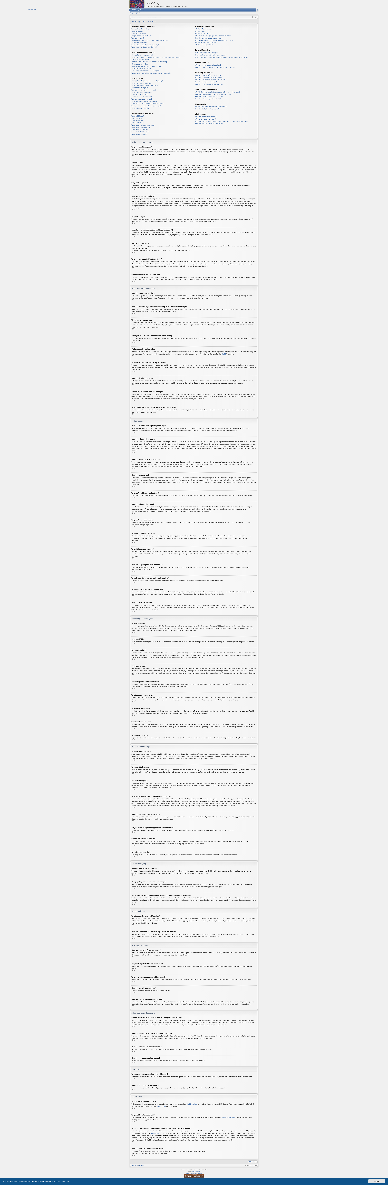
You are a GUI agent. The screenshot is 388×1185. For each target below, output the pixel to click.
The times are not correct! (140, 59)
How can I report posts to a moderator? (145, 101)
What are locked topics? (140, 132)
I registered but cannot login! (141, 36)
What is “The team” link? (204, 45)
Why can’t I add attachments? (141, 97)
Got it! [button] (376, 1181)
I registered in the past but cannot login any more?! (149, 40)
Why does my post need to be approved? (146, 106)
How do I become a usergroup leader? (208, 38)
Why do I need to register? (140, 29)
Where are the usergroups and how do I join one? (213, 36)
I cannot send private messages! (206, 53)
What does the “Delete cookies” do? (144, 47)
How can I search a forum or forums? (208, 75)
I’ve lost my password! (139, 42)
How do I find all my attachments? (207, 109)
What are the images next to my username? (146, 66)
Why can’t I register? (138, 33)
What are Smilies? (137, 120)
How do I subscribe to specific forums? (209, 96)
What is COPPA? (137, 31)
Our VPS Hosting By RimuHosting (194, 1173)
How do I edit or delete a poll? (142, 92)
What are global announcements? (143, 125)
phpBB (223, 354)
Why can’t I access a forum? (141, 94)
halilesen (198, 1171)
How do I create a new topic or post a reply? (147, 81)
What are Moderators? (203, 31)
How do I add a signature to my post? (144, 85)
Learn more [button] (65, 1181)
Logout (132, 13)
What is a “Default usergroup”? (206, 42)
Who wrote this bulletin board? (206, 117)
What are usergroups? (203, 33)
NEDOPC (133, 10)
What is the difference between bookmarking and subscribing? (217, 92)
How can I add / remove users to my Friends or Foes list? (215, 67)
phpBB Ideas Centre (228, 1117)
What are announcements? (141, 127)
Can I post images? (138, 123)
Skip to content (32, 9)
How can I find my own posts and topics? (209, 84)
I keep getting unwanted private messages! (210, 55)
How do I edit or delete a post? (142, 83)
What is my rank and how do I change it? (145, 71)
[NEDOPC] (138, 4)
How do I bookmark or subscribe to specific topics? (213, 94)
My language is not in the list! (141, 64)
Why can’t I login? (137, 38)
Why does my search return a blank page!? (210, 80)
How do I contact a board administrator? (209, 123)
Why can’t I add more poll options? (143, 90)
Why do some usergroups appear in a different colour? (214, 40)
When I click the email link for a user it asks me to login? (151, 73)
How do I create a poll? (139, 88)
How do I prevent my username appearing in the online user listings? (156, 57)
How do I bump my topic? (140, 108)
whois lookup (155, 1133)
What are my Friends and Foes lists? (208, 65)
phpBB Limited (192, 1104)
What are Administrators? (204, 29)
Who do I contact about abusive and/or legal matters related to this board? (221, 121)
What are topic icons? (139, 134)
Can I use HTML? (137, 118)
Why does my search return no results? (209, 77)
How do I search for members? (206, 82)
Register (139, 13)
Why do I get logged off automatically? (145, 45)
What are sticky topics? (139, 130)
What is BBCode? (137, 116)
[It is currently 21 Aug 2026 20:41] (252, 17)
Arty (193, 1171)
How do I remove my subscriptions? (208, 99)
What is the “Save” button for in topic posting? (147, 104)
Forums (142, 10)
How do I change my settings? (142, 55)
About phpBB (161, 1106)
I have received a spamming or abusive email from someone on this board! (221, 57)
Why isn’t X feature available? (205, 119)
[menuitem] (257, 10)
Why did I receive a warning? (141, 99)
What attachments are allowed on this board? (211, 107)
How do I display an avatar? (141, 69)
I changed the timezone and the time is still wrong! (149, 62)
